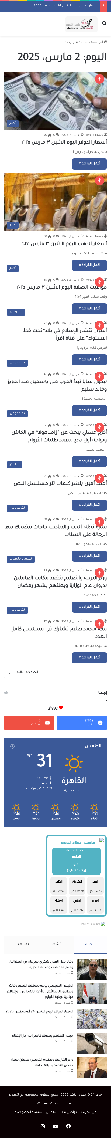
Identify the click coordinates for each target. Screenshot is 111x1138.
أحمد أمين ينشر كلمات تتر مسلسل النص (60, 484)
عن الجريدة (88, 1112)
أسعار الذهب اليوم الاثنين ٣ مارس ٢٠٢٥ (64, 244)
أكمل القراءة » (89, 164)
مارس (73, 42)
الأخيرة (90, 945)
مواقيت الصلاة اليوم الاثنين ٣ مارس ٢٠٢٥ (62, 287)
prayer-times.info (90, 924)
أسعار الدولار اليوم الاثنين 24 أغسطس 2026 (65, 6)
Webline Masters (49, 1104)
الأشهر (57, 945)
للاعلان (51, 1112)
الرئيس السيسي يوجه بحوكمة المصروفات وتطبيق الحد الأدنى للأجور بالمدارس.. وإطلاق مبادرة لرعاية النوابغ (40, 991)
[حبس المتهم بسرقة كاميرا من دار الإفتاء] (92, 1043)
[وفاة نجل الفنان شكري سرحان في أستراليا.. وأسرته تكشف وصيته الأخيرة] (92, 969)
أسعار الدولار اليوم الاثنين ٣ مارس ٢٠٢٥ (64, 142)
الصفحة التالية (27, 672)
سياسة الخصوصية (28, 1112)
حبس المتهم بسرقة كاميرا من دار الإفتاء (42, 1036)
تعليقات (22, 945)
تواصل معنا (68, 1112)
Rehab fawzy (94, 135)
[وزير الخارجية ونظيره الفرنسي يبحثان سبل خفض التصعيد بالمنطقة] (92, 1067)
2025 (84, 42)
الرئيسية (97, 42)
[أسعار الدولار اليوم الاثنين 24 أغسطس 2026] (92, 1019)
